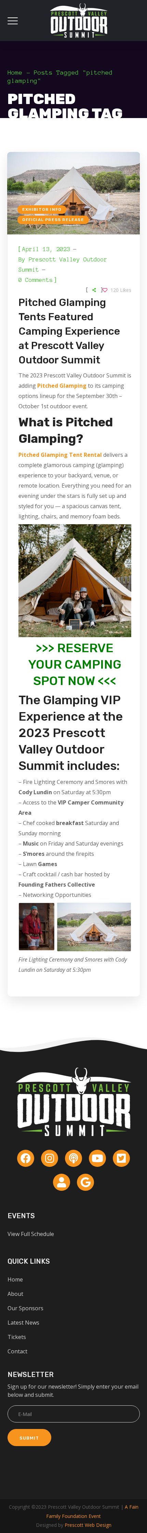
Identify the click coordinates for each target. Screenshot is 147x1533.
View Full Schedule (31, 1234)
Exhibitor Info (42, 209)
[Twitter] (121, 1158)
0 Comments (35, 280)
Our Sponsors (25, 1308)
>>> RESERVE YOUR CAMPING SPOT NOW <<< (74, 664)
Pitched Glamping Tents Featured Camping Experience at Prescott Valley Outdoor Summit (69, 331)
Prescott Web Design (88, 1525)
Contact (17, 1351)
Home (15, 72)
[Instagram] (49, 1158)
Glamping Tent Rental (70, 455)
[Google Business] (85, 1182)
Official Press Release (53, 219)
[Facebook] (25, 1158)
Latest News (23, 1322)
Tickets (17, 1337)
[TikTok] (61, 1182)
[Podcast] (73, 1158)
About (15, 1294)
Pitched (28, 455)
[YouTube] (97, 1158)
